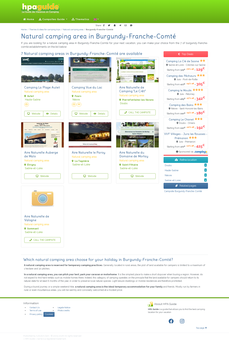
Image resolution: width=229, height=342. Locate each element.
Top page (200, 328)
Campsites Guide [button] (53, 19)
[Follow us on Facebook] (171, 321)
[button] (96, 19)
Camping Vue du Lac (87, 87)
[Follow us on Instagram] (183, 321)
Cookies (49, 314)
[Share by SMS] (131, 25)
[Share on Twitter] (109, 25)
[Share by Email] (125, 25)
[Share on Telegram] (120, 25)
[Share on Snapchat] (114, 25)
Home (30, 19)
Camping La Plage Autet (42, 87)
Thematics (82, 19)
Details (54, 113)
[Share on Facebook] (104, 25)
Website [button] (35, 113)
